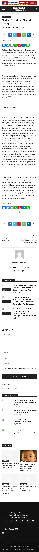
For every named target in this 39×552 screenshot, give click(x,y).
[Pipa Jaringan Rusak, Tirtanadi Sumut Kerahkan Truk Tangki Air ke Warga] (7, 402)
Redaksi (8, 544)
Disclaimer (13, 546)
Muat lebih (19, 440)
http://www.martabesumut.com (19, 264)
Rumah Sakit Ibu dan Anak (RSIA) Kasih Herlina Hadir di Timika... (10, 465)
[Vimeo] (22, 521)
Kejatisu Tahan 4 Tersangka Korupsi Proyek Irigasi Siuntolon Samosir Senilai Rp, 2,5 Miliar (28, 239)
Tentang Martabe (22, 544)
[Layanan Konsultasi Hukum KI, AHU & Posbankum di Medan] (7, 412)
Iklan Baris (5, 460)
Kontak (14, 544)
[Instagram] (19, 271)
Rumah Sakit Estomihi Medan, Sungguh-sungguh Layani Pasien (10, 238)
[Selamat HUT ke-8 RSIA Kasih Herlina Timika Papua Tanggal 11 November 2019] (10, 479)
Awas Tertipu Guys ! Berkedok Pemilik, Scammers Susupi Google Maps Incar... (25, 432)
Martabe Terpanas (14, 14)
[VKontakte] (28, 521)
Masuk (27, 546)
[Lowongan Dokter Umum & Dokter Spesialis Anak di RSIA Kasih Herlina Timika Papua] (28, 479)
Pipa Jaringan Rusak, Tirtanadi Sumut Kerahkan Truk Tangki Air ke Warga (25, 402)
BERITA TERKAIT (8, 280)
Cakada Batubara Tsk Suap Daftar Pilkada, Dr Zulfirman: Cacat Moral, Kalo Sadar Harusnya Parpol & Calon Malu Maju (24, 313)
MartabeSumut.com (12, 27)
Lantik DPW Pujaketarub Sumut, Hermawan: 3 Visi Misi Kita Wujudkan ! (24, 422)
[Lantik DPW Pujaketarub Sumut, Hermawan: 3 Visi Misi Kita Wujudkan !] (7, 422)
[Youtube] (33, 521)
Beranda (4, 14)
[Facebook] (15, 271)
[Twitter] (23, 271)
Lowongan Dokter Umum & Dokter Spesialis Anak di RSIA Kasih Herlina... (28, 489)
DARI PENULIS (20, 280)
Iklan (30, 544)
